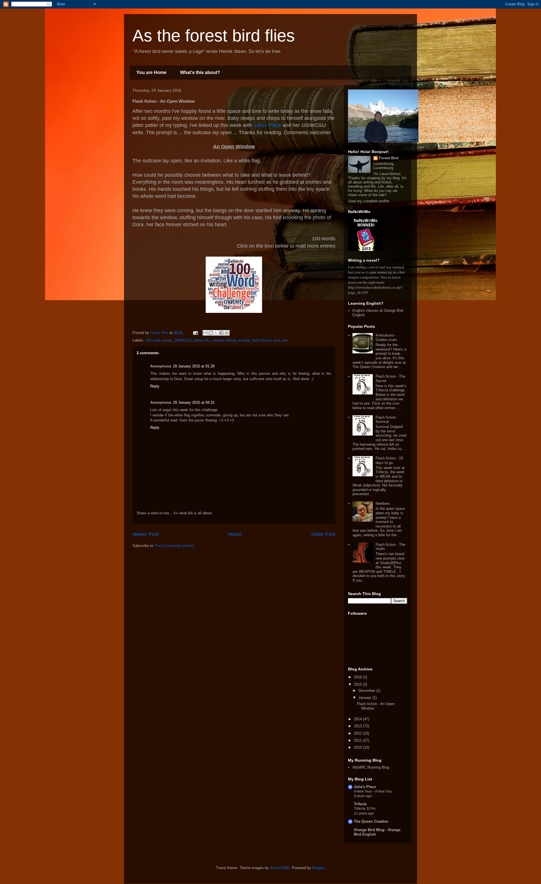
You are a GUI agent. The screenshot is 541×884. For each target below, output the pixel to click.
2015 (358, 684)
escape (244, 340)
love (276, 340)
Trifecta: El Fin (365, 809)
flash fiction (261, 340)
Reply (154, 386)
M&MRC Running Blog (370, 767)
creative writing (223, 340)
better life (201, 340)
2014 (358, 719)
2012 (358, 733)
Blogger (318, 868)
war (285, 340)
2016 (358, 677)
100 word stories (158, 340)
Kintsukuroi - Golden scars (386, 337)
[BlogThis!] (211, 333)
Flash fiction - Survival (387, 419)
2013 (358, 726)
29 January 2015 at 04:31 (193, 402)
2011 (358, 740)
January (365, 697)
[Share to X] (216, 333)
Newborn (383, 503)
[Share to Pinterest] (227, 333)
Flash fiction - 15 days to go (389, 460)
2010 (358, 747)
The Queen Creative (371, 821)
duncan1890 (280, 868)
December (367, 690)
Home (235, 534)
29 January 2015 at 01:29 (193, 366)
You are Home (151, 72)
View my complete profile (368, 201)
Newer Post (145, 534)
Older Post (323, 534)
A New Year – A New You (373, 791)
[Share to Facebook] (221, 333)
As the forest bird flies (213, 35)
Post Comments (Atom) (174, 546)
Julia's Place (267, 125)
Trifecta (360, 804)
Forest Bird (388, 158)
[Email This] (205, 333)
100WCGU (183, 340)
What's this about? (200, 72)
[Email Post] (195, 333)
